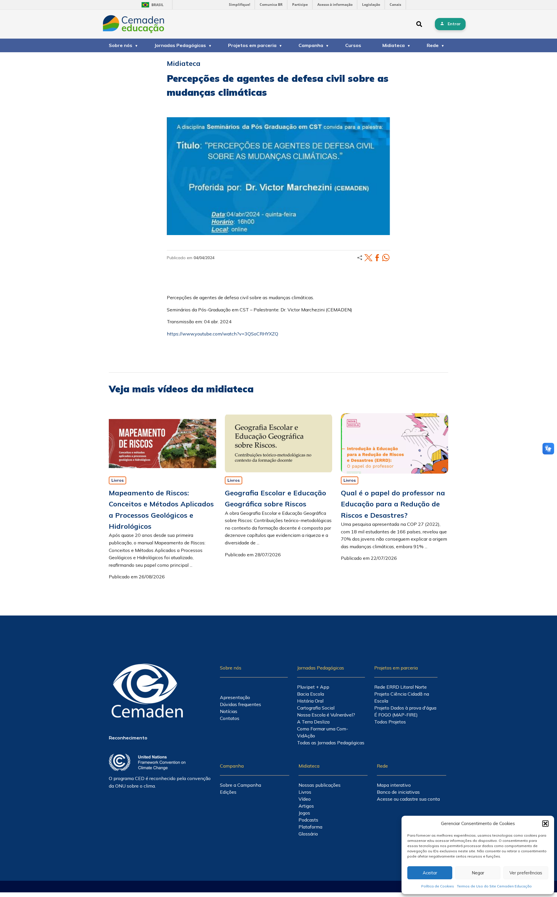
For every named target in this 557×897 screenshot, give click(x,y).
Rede (433, 45)
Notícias (228, 711)
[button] (545, 823)
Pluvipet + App (313, 687)
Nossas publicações (320, 785)
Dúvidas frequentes (240, 704)
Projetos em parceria (252, 45)
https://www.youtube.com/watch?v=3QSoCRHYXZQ (222, 334)
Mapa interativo (394, 785)
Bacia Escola (310, 694)
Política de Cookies (437, 886)
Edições (228, 792)
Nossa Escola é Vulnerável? (326, 715)
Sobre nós (120, 45)
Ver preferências (525, 873)
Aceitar (430, 873)
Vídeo (305, 799)
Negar (478, 873)
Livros (117, 480)
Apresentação (235, 697)
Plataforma (310, 827)
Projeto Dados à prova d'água (405, 708)
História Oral (310, 701)
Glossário (308, 834)
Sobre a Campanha (240, 785)
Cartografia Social (315, 708)
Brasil (151, 4)
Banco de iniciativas (398, 792)
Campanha (311, 45)
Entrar (454, 23)
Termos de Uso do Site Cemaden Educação (494, 886)
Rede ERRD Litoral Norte (400, 687)
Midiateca (393, 45)
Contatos (229, 718)
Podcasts (308, 820)
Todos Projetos (390, 722)
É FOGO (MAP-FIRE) (396, 715)
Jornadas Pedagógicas (180, 45)
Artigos (306, 806)
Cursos (353, 45)
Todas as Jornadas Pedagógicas (330, 743)
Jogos (304, 813)
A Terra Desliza (313, 722)
